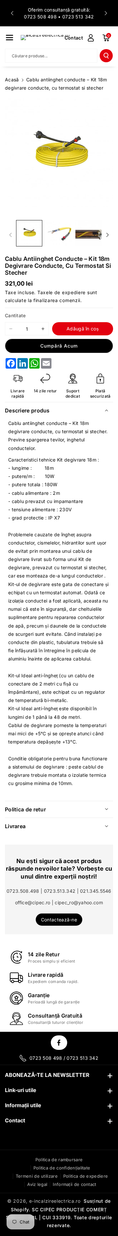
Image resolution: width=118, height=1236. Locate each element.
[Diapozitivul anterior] (12, 13)
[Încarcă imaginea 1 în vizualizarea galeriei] (29, 233)
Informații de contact (74, 1184)
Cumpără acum (59, 346)
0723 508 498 (40, 16)
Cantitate (15, 315)
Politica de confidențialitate (61, 1167)
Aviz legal (37, 1184)
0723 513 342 (78, 16)
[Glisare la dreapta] (107, 234)
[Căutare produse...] (106, 55)
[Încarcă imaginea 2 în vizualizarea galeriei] (59, 233)
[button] (9, 37)
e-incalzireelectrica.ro (55, 1201)
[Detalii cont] (91, 38)
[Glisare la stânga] (10, 234)
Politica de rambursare (59, 1159)
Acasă (12, 79)
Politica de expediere (85, 1176)
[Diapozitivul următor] (106, 13)
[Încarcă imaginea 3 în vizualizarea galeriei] (88, 233)
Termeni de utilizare (37, 1176)
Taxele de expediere (61, 292)
